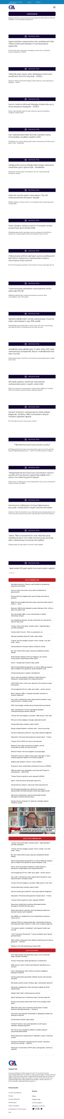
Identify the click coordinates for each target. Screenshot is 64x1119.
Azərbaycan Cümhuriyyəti (17, 1109)
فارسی (29, 2)
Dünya (10, 1096)
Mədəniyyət (12, 1102)
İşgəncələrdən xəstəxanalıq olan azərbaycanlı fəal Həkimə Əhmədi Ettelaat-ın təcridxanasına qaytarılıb (31, 43)
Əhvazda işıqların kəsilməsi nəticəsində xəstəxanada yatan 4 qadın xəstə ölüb (26, 383)
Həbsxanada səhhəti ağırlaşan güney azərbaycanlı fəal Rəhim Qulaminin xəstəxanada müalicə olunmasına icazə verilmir (31, 258)
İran (9, 1112)
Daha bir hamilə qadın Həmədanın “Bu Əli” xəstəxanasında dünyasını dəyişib (28, 196)
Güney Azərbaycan (14, 1092)
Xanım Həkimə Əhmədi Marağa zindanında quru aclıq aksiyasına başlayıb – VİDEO (31, 105)
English (38, 2)
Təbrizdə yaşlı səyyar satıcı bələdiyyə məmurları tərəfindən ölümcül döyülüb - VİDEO (30, 75)
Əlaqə (34, 1096)
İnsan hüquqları (13, 1106)
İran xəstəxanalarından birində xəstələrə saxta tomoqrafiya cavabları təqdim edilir (29, 136)
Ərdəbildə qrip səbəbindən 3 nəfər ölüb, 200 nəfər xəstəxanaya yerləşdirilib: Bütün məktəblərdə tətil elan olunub (31, 351)
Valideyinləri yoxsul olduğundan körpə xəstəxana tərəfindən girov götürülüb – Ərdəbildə (31, 166)
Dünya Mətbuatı (14, 1099)
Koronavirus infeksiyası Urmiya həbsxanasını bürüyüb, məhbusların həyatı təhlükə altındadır (30, 506)
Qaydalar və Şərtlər (38, 1106)
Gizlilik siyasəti (37, 1102)
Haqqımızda (36, 1099)
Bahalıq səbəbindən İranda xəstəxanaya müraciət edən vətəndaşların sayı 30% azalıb (31, 320)
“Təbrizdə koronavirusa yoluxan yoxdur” (32, 445)
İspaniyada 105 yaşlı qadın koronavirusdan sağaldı (32, 568)
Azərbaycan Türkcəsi (15, 2)
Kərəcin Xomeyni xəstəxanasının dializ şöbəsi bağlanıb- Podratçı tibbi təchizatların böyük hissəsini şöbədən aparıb (29, 414)
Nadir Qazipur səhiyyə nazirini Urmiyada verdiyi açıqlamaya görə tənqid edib (30, 227)
